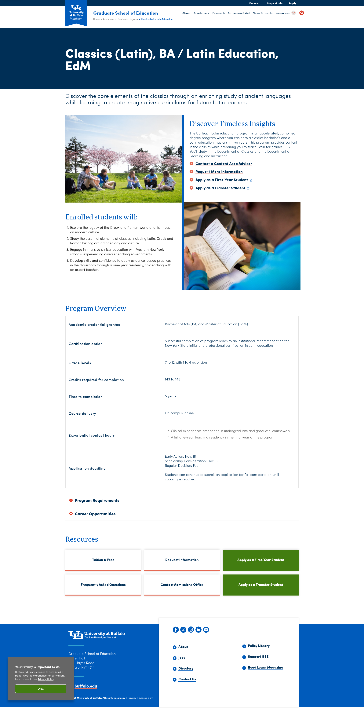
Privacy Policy (46, 679)
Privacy (132, 698)
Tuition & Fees (103, 559)
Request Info (274, 3)
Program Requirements (97, 500)
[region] (41, 678)
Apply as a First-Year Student (260, 559)
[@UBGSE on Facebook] (175, 629)
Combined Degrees (128, 19)
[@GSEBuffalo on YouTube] (206, 629)
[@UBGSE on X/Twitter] (183, 629)
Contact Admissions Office (182, 584)
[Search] (301, 13)
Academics (108, 19)
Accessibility (146, 698)
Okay (41, 688)
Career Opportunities (95, 513)
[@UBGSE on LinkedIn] (198, 629)
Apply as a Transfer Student (260, 584)
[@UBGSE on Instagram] (191, 629)
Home (96, 19)
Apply (292, 3)
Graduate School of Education (125, 12)
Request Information (182, 559)
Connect (254, 3)
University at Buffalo (89, 697)
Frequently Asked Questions (103, 584)
